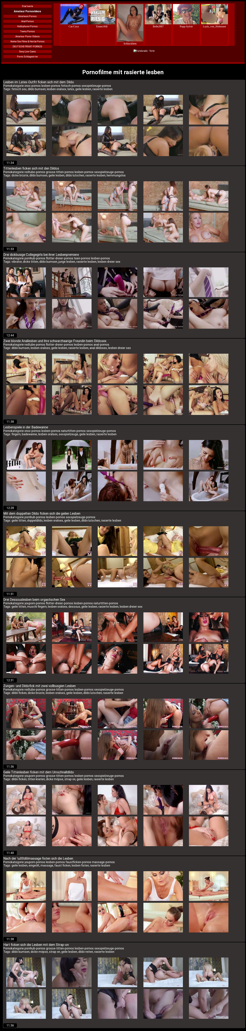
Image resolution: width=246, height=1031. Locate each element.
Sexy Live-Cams (27, 51)
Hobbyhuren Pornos (27, 26)
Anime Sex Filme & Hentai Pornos (27, 41)
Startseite (27, 6)
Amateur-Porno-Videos (27, 36)
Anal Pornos (27, 21)
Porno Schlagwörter (27, 56)
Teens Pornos (27, 31)
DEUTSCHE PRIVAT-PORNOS (27, 46)
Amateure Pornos (27, 16)
